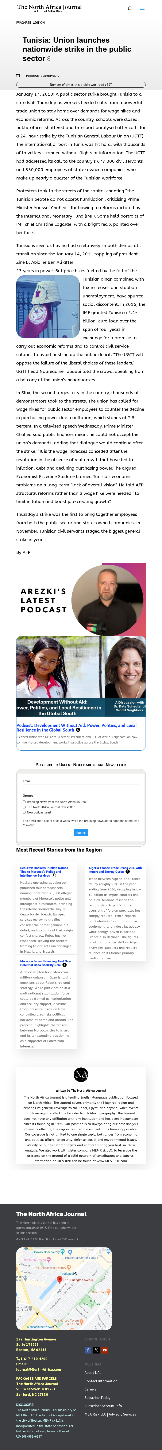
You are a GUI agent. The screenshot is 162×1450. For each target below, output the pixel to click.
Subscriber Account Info (103, 1405)
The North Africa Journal (88, 1090)
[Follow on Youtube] (104, 1350)
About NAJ (93, 1372)
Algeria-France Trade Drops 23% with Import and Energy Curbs (115, 870)
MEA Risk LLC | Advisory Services (110, 1414)
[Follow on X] (96, 1350)
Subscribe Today (97, 1397)
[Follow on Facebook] (88, 1350)
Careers (91, 1389)
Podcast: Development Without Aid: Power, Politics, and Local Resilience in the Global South (76, 727)
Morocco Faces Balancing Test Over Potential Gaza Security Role (46, 963)
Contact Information (101, 1381)
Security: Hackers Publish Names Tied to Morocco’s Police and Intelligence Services (44, 872)
